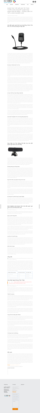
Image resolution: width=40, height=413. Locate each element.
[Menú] (35, 4)
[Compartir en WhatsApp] (8, 371)
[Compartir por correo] (8, 374)
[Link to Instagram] (35, 2)
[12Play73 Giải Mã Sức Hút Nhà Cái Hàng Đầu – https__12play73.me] (0, 206)
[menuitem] (7, 4)
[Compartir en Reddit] (8, 372)
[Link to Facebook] (33, 2)
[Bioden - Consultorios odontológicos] (10, 1)
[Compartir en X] (8, 370)
